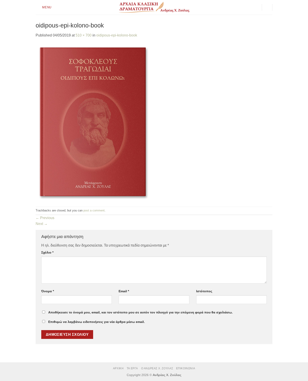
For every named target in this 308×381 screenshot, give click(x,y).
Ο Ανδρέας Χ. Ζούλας (157, 368)
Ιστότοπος (204, 291)
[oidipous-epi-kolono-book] (93, 122)
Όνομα (47, 291)
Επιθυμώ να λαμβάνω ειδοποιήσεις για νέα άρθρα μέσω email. (96, 322)
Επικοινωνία (185, 368)
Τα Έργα (132, 368)
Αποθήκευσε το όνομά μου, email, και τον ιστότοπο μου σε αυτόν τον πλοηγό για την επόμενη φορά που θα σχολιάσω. (140, 312)
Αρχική (118, 368)
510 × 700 (84, 35)
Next (42, 224)
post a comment (94, 210)
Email (124, 291)
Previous (45, 218)
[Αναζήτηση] (267, 7)
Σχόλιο (47, 252)
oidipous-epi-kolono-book (116, 35)
